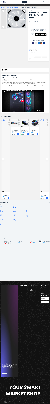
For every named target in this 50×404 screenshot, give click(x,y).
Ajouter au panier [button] (10, 134)
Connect (24, 126)
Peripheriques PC (4, 4)
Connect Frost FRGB (25, 131)
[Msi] (14, 126)
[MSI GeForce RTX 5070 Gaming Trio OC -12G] (17, 123)
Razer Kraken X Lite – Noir (33, 240)
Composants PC (14, 4)
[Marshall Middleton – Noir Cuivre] (14, 241)
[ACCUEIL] (1, 7)
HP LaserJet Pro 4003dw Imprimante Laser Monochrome (7, 240)
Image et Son (40, 4)
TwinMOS (5, 126)
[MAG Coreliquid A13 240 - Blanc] (45, 123)
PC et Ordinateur (24, 4)
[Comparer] (43, 1)
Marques (35, 1)
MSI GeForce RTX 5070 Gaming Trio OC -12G (16, 131)
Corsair (30, 10)
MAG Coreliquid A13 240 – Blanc (45, 131)
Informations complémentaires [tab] (14, 65)
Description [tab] (4, 65)
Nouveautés (30, 1)
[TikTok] (41, 295)
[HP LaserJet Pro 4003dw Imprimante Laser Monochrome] (1, 241)
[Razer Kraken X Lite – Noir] (27, 241)
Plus (38, 1)
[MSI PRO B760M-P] (36, 155)
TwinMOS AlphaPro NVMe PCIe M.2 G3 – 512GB (7, 131)
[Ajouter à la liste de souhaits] (1, 120)
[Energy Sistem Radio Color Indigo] (40, 241)
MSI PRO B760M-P (35, 195)
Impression (32, 4)
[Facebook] (43, 295)
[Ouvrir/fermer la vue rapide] (1, 125)
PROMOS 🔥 (24, 1)
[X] (46, 295)
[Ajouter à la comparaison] (1, 122)
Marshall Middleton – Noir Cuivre (20, 240)
